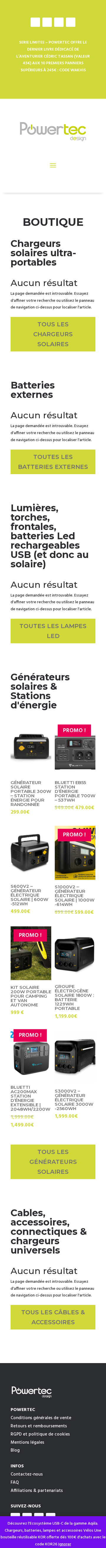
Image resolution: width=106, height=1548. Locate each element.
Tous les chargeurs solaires (53, 334)
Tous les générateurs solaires (53, 1161)
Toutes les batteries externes (53, 461)
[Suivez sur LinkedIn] (70, 22)
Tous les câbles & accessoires (53, 1317)
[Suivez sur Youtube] (59, 22)
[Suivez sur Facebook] (35, 22)
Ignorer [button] (64, 1544)
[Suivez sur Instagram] (47, 22)
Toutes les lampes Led (53, 631)
